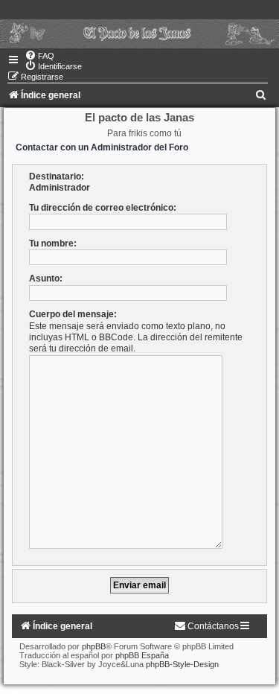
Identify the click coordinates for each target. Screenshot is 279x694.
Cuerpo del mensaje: (73, 314)
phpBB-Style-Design (182, 664)
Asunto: (45, 278)
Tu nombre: (53, 243)
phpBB (94, 646)
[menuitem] (39, 55)
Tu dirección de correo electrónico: (102, 208)
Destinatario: (56, 176)
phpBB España (142, 655)
